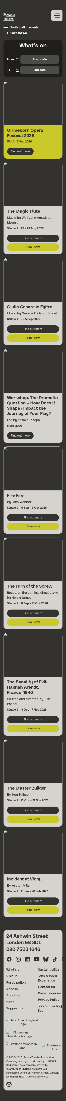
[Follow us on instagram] (18, 959)
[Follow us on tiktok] (55, 959)
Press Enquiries (50, 993)
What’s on (13, 969)
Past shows (18, 33)
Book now (42, 248)
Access (12, 989)
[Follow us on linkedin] (27, 959)
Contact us (46, 987)
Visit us (11, 976)
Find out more (22, 152)
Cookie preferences (37, 1077)
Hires (10, 1002)
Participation (16, 982)
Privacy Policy (48, 1000)
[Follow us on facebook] (9, 959)
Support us (14, 1008)
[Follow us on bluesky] (46, 959)
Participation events (24, 27)
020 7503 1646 (23, 949)
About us (13, 995)
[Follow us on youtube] (36, 959)
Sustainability (48, 969)
